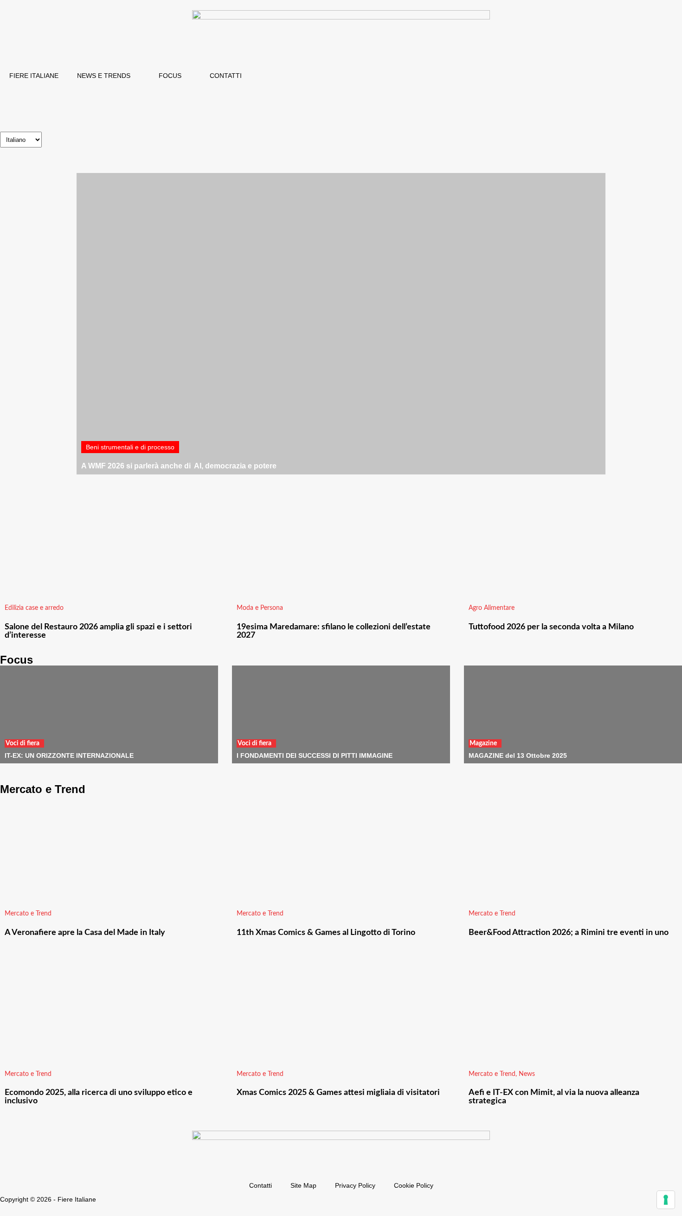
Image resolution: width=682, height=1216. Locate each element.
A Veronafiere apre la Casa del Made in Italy (85, 932)
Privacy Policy (355, 1185)
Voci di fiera (22, 743)
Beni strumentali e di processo (130, 447)
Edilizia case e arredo (34, 608)
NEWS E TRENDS (103, 75)
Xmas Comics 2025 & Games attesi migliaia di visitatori (338, 1092)
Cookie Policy (413, 1185)
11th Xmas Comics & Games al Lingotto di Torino (326, 932)
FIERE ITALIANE (33, 75)
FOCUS (170, 75)
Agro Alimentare (492, 608)
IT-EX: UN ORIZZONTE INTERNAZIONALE (69, 755)
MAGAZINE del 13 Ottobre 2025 (518, 755)
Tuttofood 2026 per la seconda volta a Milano (551, 627)
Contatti (260, 1185)
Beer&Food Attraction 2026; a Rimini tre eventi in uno (569, 932)
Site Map (303, 1185)
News (527, 1074)
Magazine (483, 743)
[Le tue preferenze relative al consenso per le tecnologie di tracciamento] (666, 1200)
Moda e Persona (260, 608)
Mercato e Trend (28, 913)
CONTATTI (226, 75)
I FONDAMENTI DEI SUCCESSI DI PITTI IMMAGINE (314, 755)
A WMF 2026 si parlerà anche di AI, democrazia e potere (179, 466)
